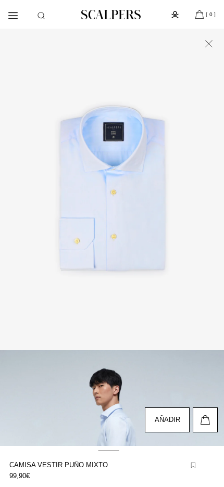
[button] (41, 15)
